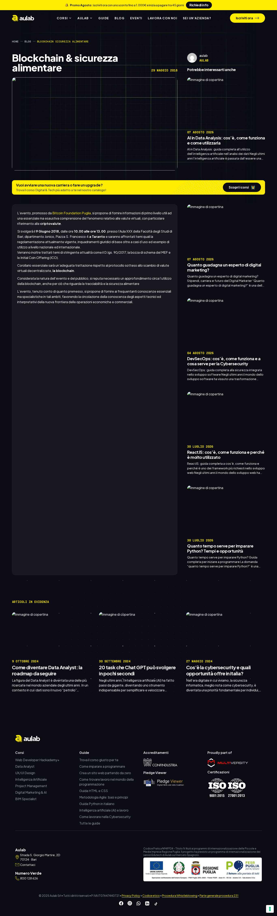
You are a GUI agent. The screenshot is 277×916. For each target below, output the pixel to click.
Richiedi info (198, 5)
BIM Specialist (26, 799)
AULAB (83, 18)
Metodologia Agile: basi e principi (103, 797)
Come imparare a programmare (102, 766)
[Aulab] (23, 18)
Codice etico (151, 895)
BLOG (120, 18)
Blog (28, 41)
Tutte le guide (89, 823)
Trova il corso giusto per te (98, 760)
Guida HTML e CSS (93, 791)
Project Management (31, 786)
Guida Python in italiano (96, 804)
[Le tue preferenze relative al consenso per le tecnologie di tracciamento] (270, 909)
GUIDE (103, 18)
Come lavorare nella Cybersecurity (105, 817)
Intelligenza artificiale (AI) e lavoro (104, 810)
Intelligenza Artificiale (31, 779)
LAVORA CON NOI (162, 18)
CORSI (62, 18)
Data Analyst (24, 766)
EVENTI (136, 18)
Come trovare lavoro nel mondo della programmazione (106, 781)
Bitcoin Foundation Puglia (71, 213)
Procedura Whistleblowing (179, 895)
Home (15, 41)
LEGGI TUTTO (254, 164)
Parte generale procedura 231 (219, 895)
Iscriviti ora (244, 18)
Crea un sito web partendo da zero (105, 773)
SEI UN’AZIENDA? (197, 18)
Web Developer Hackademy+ (37, 760)
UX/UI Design (25, 773)
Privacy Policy (131, 895)
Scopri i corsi (242, 187)
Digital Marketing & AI (31, 792)
